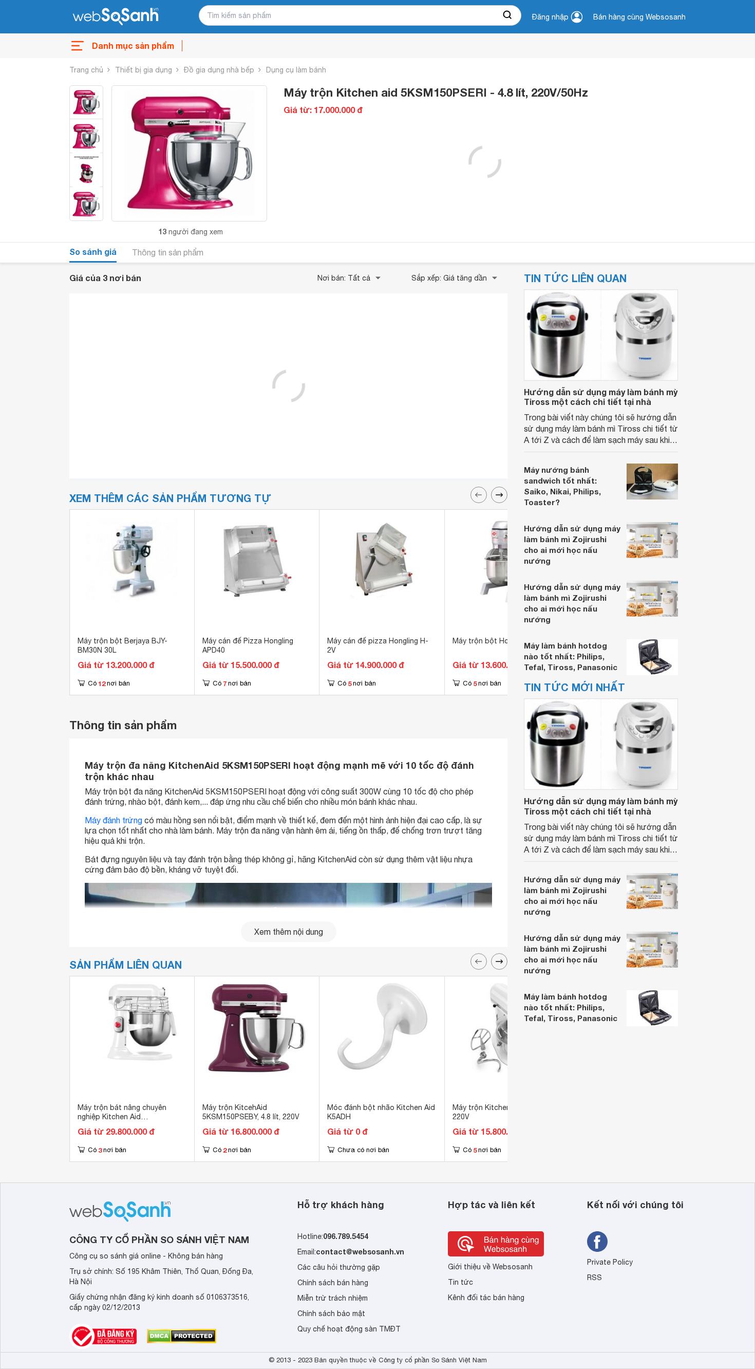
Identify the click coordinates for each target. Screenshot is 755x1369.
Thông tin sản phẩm (167, 252)
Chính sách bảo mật (331, 1313)
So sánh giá (93, 251)
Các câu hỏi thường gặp (338, 1267)
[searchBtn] (508, 15)
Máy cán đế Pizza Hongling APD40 (247, 645)
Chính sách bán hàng (332, 1283)
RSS (594, 1277)
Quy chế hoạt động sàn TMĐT (349, 1329)
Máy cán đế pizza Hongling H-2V (377, 645)
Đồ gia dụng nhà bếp (219, 70)
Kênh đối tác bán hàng (486, 1297)
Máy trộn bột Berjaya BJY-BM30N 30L (122, 645)
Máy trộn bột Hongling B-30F (501, 641)
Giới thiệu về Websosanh (490, 1267)
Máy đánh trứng (113, 820)
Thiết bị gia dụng (143, 70)
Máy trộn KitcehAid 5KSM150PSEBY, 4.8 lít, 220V (250, 1112)
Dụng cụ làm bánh (296, 70)
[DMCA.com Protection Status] (181, 1336)
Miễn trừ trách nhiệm (332, 1298)
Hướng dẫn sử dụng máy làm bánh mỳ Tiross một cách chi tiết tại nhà (600, 396)
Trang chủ (86, 70)
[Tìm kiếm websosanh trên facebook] (597, 1241)
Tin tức (460, 1282)
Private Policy (610, 1262)
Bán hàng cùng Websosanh (639, 17)
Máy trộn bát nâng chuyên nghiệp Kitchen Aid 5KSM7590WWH (122, 1116)
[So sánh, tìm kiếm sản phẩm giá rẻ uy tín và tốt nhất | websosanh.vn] (115, 17)
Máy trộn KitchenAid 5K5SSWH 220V (505, 1112)
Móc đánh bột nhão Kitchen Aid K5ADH (381, 1112)
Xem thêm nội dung (288, 931)
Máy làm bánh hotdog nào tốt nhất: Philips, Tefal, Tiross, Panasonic (570, 656)
